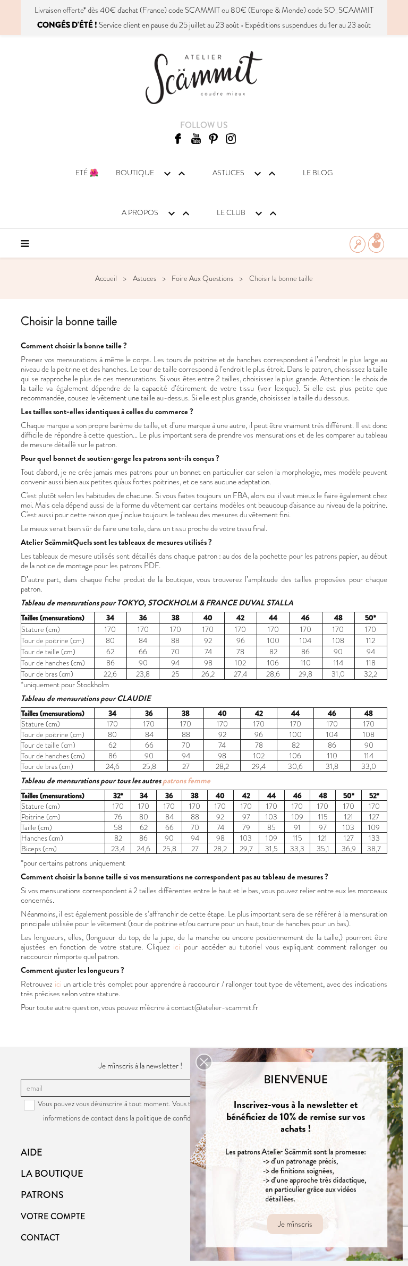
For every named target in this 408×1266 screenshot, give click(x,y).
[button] (204, 1062)
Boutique (152, 173)
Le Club (248, 213)
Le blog (318, 172)
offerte (73, 10)
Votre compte (53, 1216)
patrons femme (186, 780)
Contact (40, 1237)
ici (178, 947)
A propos (157, 213)
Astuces (245, 173)
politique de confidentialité (175, 1118)
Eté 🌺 (86, 172)
